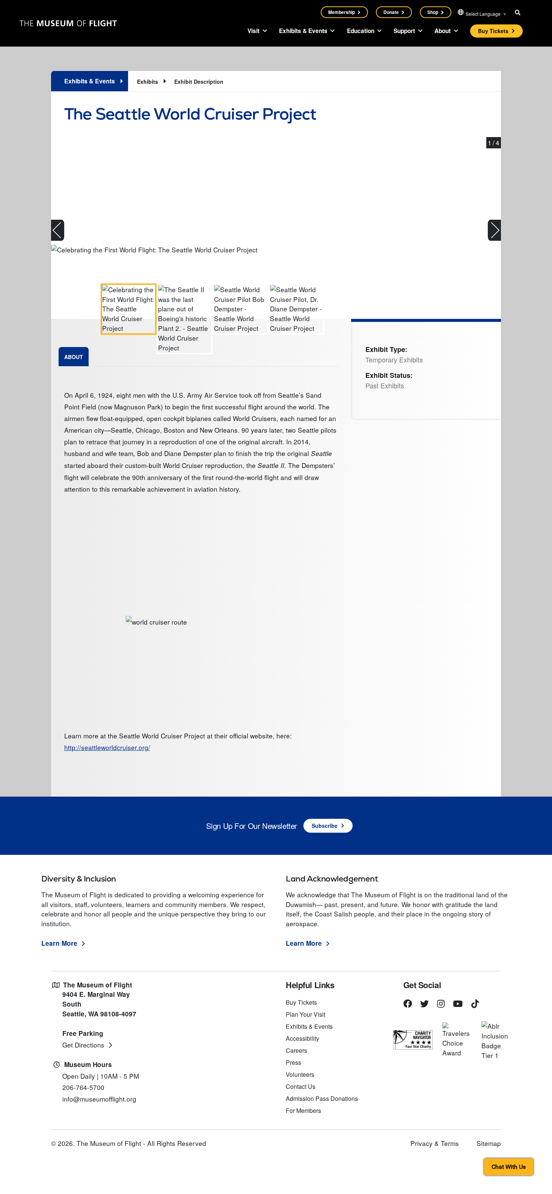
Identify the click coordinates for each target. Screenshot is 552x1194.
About (73, 357)
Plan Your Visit (305, 1014)
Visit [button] (253, 31)
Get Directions (83, 1044)
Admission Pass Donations (322, 1098)
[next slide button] (494, 230)
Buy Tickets (493, 31)
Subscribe (325, 825)
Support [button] (404, 31)
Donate (391, 12)
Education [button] (360, 31)
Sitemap (489, 1143)
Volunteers (300, 1074)
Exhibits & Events (309, 1026)
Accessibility (302, 1038)
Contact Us (300, 1086)
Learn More (59, 943)
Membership (341, 12)
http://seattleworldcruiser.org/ (107, 747)
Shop (432, 12)
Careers (296, 1050)
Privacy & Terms (434, 1143)
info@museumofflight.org (99, 1098)
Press (293, 1062)
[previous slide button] (57, 230)
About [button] (442, 31)
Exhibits (147, 81)
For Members (303, 1110)
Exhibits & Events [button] (303, 31)
